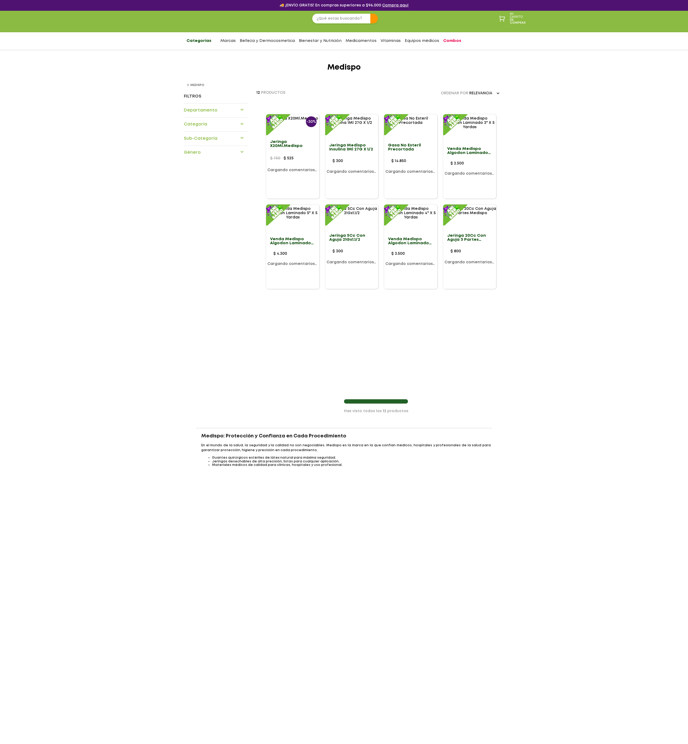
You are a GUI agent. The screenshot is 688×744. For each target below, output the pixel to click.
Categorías (199, 41)
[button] (216, 110)
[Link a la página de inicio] (185, 84)
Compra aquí (395, 5)
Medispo (197, 85)
